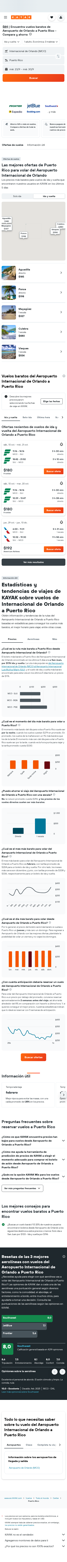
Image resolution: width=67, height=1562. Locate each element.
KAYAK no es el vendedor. (19, 1534)
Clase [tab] (29, 1444)
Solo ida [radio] (17, 196)
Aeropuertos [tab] (14, 1444)
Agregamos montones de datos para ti (26, 1540)
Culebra (23, 328)
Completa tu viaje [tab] (47, 1444)
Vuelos (29, 1498)
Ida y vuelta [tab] (10, 417)
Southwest (23, 1346)
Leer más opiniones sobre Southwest (20, 1391)
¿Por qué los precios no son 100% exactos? (29, 1546)
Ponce (22, 289)
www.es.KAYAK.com (13, 1498)
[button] (5, 17)
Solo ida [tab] (27, 417)
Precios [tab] (12, 639)
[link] (33, 1057)
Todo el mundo (42, 1498)
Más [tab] (54, 639)
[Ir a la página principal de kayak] (21, 17)
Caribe (56, 1498)
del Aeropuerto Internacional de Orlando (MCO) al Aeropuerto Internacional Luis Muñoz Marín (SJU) (33, 666)
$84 (5, 27)
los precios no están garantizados (19, 1525)
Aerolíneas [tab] (33, 639)
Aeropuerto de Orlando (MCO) (24, 1467)
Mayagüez (25, 308)
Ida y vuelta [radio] (49, 196)
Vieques (23, 348)
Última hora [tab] (43, 417)
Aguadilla (24, 269)
